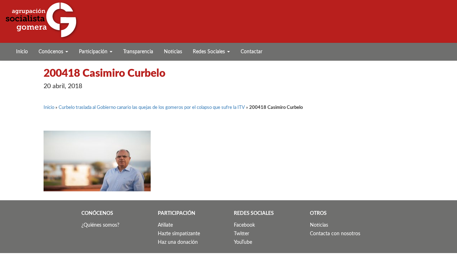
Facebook (244, 225)
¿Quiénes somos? (100, 225)
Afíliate (165, 225)
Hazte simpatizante (179, 233)
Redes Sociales (209, 51)
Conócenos (52, 51)
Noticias (173, 51)
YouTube (243, 242)
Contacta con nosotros (335, 233)
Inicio (22, 51)
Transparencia (138, 51)
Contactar (251, 51)
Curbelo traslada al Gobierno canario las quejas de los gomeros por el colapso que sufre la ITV (152, 107)
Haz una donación (178, 242)
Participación (94, 51)
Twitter (241, 233)
